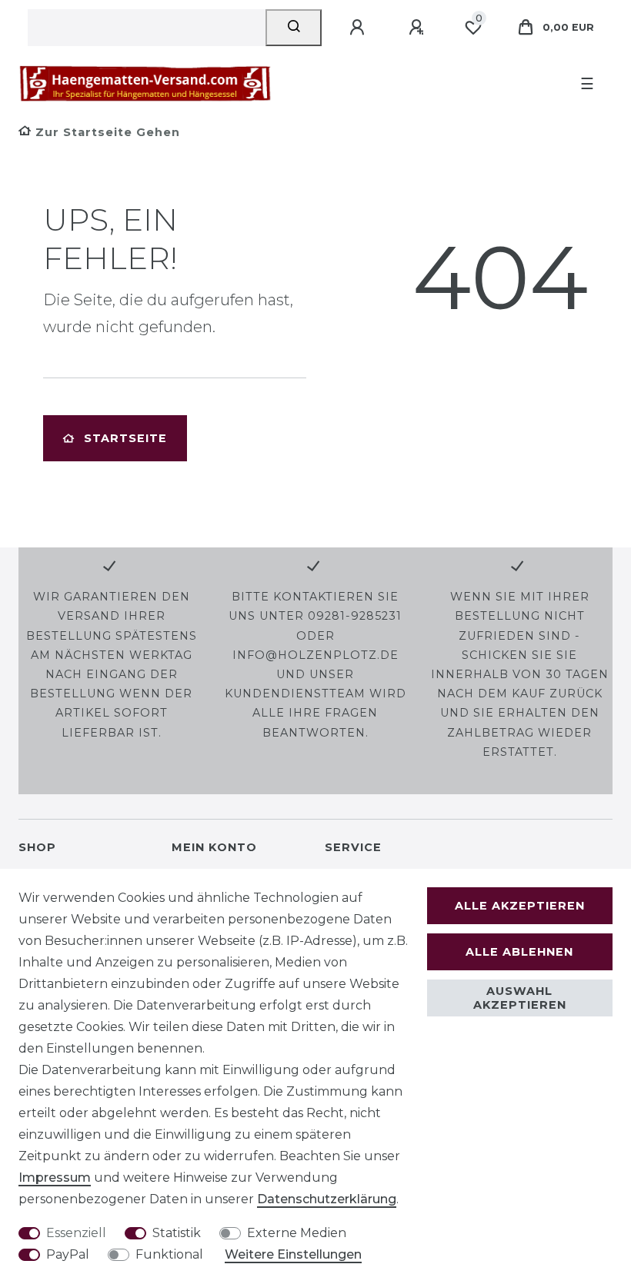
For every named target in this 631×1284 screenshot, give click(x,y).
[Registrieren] (418, 28)
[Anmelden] (359, 28)
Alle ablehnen (519, 952)
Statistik (176, 1233)
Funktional (169, 1254)
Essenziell (76, 1233)
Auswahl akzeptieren (519, 998)
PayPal (67, 1254)
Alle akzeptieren (520, 906)
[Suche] (293, 27)
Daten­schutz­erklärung (326, 1199)
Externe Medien (296, 1233)
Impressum (54, 1177)
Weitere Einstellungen (293, 1254)
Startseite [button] (125, 438)
